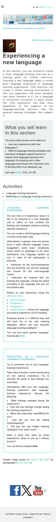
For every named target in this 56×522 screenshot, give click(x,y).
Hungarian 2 (16, 306)
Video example (17, 300)
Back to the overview (42, 40)
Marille (18, 172)
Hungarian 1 (16, 303)
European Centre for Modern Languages (24, 28)
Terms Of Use (35, 514)
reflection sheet (14, 296)
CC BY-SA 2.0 (23, 463)
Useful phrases (18, 309)
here (22, 336)
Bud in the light (40, 459)
